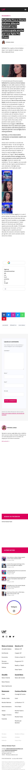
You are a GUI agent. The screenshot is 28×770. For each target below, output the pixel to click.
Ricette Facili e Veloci (19, 711)
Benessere (5, 691)
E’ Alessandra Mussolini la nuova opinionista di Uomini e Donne (16, 571)
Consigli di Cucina (20, 694)
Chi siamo (4, 734)
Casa (3, 694)
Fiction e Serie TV (20, 657)
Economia (5, 657)
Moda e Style (5, 698)
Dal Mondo (5, 653)
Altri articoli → (5, 441)
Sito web (6, 391)
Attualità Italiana (6, 649)
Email (5, 382)
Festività (4, 719)
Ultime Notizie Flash (7, 521)
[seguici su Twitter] (13, 636)
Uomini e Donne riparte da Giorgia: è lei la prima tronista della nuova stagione (15, 564)
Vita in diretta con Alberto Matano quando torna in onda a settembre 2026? (16, 558)
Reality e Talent (19, 665)
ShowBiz (4, 675)
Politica (4, 667)
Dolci (16, 698)
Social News (19, 675)
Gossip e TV (19, 646)
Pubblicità (4, 740)
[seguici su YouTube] (10, 636)
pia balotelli (5, 325)
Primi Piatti (18, 706)
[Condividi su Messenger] (8, 315)
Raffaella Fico (13, 325)
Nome (5, 373)
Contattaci (17, 737)
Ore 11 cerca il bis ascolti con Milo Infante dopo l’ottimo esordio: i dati (15, 593)
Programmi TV (6, 16)
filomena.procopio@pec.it (11, 750)
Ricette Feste (19, 717)
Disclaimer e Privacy (19, 734)
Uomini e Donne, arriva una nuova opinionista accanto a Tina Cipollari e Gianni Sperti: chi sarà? (16, 579)
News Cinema (6, 678)
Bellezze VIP (18, 649)
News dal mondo (20, 678)
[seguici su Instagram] (6, 636)
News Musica (5, 682)
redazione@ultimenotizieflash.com (14, 748)
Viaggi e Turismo (6, 715)
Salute (3, 711)
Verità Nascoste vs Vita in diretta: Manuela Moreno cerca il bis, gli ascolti (16, 586)
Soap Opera (18, 669)
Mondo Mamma (6, 702)
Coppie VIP (18, 653)
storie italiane (22, 325)
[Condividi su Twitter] (18, 314)
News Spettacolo (7, 686)
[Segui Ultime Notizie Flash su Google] (14, 262)
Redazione (4, 737)
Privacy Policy (18, 740)
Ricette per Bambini (18, 722)
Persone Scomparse (5, 662)
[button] (25, 9)
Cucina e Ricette (20, 691)
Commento (7, 350)
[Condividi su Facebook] (4, 314)
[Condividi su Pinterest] (4, 319)
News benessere (6, 706)
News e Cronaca (7, 646)
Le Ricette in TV (19, 702)
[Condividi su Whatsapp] (22, 315)
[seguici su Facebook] (3, 636)
